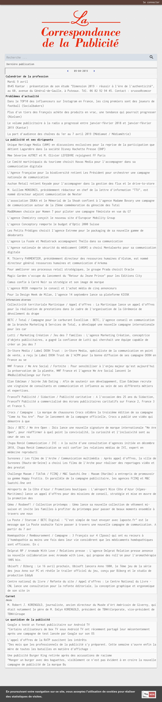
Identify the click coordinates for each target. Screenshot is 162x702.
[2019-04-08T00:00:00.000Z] (67, 71)
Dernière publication (20, 64)
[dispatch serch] (151, 57)
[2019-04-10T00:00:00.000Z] (94, 71)
